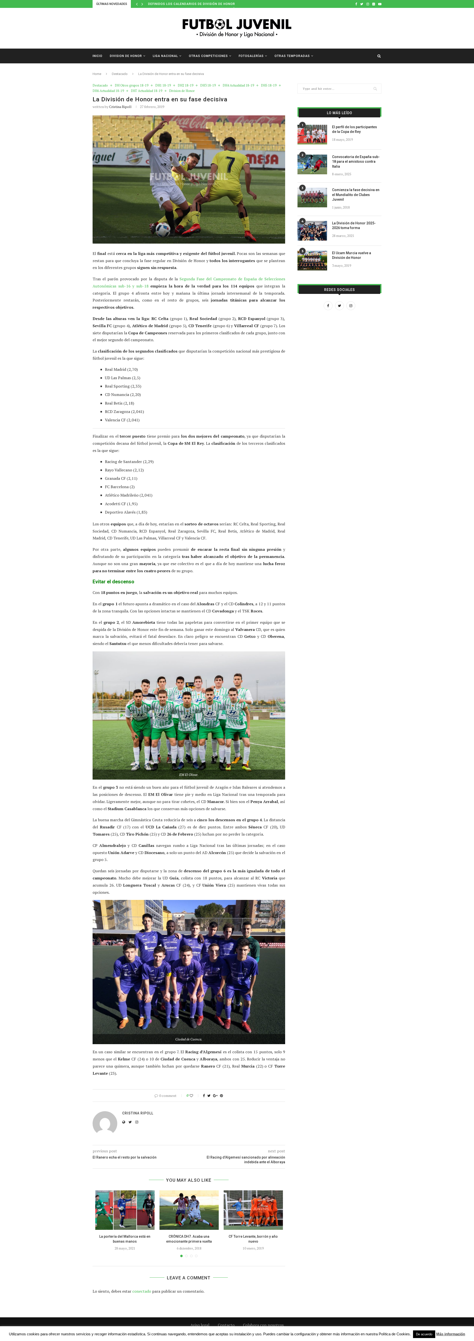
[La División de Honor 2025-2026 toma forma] (312, 231)
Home (97, 74)
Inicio (97, 56)
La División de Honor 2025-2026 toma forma (354, 225)
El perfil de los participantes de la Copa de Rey (354, 129)
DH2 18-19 (185, 86)
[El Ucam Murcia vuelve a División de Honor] (312, 260)
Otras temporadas (292, 56)
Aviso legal (199, 1325)
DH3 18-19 (208, 86)
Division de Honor (126, 56)
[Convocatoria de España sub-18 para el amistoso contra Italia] (312, 164)
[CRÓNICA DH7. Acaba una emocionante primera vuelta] (189, 1210)
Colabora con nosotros (263, 1325)
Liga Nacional (165, 56)
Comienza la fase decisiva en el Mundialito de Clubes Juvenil (355, 194)
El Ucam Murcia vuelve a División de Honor (351, 255)
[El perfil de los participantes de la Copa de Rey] (312, 134)
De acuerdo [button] (424, 1334)
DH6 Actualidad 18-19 (108, 91)
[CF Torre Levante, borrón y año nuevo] (253, 1210)
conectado (141, 1291)
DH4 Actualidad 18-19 (238, 86)
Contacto (226, 1325)
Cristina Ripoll (120, 106)
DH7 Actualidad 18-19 (146, 91)
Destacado (120, 74)
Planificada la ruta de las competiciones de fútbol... (197, 4)
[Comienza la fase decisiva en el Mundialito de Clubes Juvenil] (312, 197)
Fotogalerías (251, 56)
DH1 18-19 (163, 86)
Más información (450, 1334)
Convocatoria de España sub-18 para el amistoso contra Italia (356, 161)
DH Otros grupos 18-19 (131, 86)
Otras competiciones (208, 56)
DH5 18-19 (268, 86)
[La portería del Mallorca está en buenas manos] (125, 1210)
